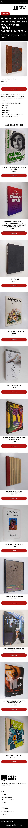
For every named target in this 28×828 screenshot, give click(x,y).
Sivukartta (19, 825)
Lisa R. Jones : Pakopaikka (14, 385)
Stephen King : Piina (14, 279)
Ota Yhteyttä (13, 824)
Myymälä (5, 13)
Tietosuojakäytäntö (11, 825)
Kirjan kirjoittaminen (8, 800)
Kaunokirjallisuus (11, 79)
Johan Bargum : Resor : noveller (14, 596)
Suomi (3, 1)
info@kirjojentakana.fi (22, 1)
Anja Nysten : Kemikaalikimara (14, 755)
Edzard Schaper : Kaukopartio (14, 492)
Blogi (4, 802)
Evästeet (19, 824)
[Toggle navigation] (2, 7)
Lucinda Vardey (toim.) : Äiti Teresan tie (14, 649)
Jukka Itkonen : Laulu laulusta (14, 544)
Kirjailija (5, 794)
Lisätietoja (14, 89)
